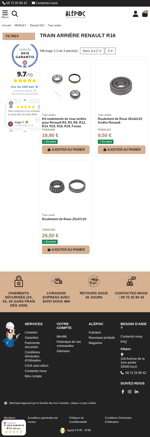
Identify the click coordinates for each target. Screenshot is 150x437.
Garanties (31, 337)
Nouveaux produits (102, 337)
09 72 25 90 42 (16, 3)
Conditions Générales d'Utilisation (33, 356)
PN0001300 (48, 229)
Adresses (63, 351)
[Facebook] (123, 392)
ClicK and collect (36, 365)
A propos (95, 332)
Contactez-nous (46, 3)
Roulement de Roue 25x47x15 (64, 219)
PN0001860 (48, 129)
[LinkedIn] (136, 392)
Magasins (95, 343)
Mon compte (33, 376)
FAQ (124, 341)
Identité (62, 336)
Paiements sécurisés (32, 345)
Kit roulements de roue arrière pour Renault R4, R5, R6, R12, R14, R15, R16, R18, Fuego (64, 122)
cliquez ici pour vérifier (83, 403)
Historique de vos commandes (69, 343)
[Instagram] (129, 392)
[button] (5, 14)
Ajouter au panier (68, 149)
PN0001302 (104, 129)
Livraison (31, 332)
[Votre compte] (135, 14)
